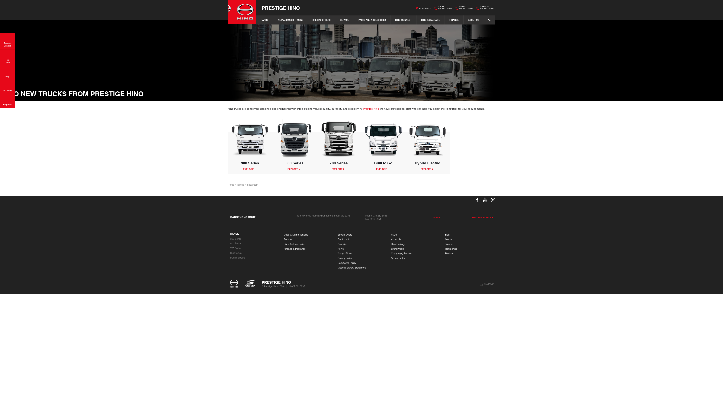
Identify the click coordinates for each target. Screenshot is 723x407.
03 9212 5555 (445, 8)
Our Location (425, 8)
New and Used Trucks (290, 20)
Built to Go (236, 253)
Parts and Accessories (372, 20)
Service (344, 20)
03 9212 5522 (487, 8)
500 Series (235, 243)
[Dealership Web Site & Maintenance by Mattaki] (487, 284)
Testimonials (451, 248)
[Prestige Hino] (242, 12)
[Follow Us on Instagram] (493, 200)
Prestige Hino (281, 8)
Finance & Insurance (295, 248)
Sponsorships (398, 258)
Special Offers (321, 20)
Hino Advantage (430, 20)
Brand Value (397, 248)
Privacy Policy (345, 258)
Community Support (401, 253)
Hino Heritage (398, 244)
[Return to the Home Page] (234, 284)
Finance (454, 20)
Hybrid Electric (237, 257)
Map (436, 217)
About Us (473, 20)
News (341, 248)
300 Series (235, 238)
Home (231, 185)
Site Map (449, 253)
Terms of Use (345, 253)
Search (489, 19)
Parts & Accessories (294, 244)
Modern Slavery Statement (352, 267)
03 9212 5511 (466, 8)
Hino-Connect (403, 20)
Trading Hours (481, 217)
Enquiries (342, 244)
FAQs (394, 234)
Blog (447, 234)
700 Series (235, 248)
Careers (449, 244)
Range (264, 20)
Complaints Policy (347, 263)
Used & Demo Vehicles (296, 234)
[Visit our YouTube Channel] (485, 200)
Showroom (252, 185)
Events (448, 239)
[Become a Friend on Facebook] (477, 200)
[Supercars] (249, 284)
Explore (248, 169)
